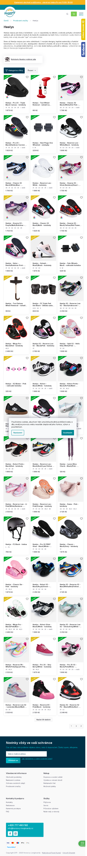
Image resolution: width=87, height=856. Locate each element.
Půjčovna (47, 802)
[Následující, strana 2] (76, 726)
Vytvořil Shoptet (69, 853)
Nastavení (17, 433)
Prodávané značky (13, 786)
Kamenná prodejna (13, 808)
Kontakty (9, 802)
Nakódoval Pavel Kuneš (51, 853)
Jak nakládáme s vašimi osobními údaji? (37, 759)
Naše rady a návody (51, 812)
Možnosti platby (50, 786)
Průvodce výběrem (51, 808)
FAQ (7, 812)
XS (38, 308)
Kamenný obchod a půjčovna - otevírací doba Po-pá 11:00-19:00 (43, 2)
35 (18, 107)
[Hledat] (67, 14)
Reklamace (10, 805)
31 (6, 107)
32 (9, 107)
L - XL (8, 547)
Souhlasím (67, 433)
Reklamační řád (49, 783)
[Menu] (81, 14)
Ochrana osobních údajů (15, 783)
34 (15, 107)
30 (61, 107)
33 (12, 107)
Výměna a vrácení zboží (53, 780)
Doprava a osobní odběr (53, 777)
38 (50, 509)
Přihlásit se (13, 760)
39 (39, 268)
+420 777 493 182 (18, 825)
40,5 (7, 348)
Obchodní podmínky (14, 777)
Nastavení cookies (13, 780)
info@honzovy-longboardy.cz (20, 828)
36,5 (67, 388)
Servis (46, 805)
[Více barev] (16, 87)
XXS (34, 308)
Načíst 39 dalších (43, 720)
